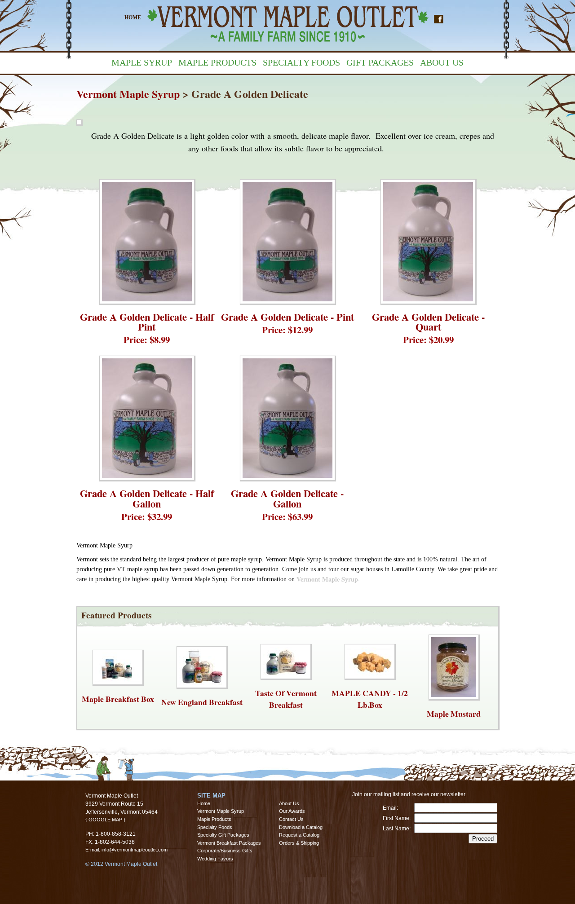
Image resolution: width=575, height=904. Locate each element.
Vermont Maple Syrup (128, 93)
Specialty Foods (301, 62)
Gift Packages (380, 62)
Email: (390, 808)
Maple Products (217, 62)
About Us (442, 62)
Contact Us (291, 819)
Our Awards (292, 811)
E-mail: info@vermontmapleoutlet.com (126, 849)
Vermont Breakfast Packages (229, 842)
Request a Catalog (299, 835)
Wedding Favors (215, 858)
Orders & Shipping (299, 842)
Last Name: (397, 828)
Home (203, 803)
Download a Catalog (301, 826)
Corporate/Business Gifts (224, 850)
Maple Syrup (141, 62)
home (132, 17)
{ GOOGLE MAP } (105, 819)
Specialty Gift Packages (223, 835)
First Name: (397, 818)
